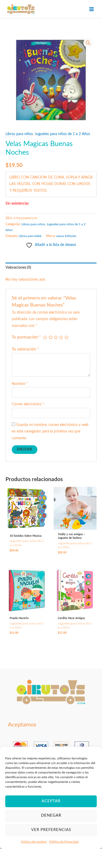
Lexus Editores (66, 236)
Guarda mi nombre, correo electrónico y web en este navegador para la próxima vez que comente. (50, 431)
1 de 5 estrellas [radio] (45, 337)
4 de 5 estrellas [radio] (61, 337)
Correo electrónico (28, 404)
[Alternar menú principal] (92, 9)
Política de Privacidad (64, 841)
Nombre (20, 384)
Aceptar (51, 801)
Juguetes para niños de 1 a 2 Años (62, 134)
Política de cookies (34, 841)
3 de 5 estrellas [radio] (56, 337)
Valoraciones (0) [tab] (18, 267)
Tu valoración (25, 349)
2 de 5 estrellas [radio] (50, 337)
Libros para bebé (30, 236)
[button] (88, 43)
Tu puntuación (26, 337)
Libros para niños (19, 134)
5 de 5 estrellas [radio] (66, 337)
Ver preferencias (51, 830)
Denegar (51, 815)
